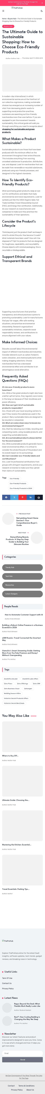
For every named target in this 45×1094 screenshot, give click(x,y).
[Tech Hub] (22, 576)
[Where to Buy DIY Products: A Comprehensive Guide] (22, 736)
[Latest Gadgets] (22, 594)
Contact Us (6, 983)
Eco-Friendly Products (18, 483)
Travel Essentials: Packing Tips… (15, 889)
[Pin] (22, 497)
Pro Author (12, 659)
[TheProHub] (22, 10)
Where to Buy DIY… (10, 756)
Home (4, 19)
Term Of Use (7, 978)
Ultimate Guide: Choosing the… (15, 800)
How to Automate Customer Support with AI (24, 615)
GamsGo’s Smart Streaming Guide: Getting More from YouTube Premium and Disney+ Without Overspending (21, 653)
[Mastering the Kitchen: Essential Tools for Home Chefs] (22, 825)
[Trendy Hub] (22, 567)
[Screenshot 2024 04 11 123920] (22, 78)
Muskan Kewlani (25, 1010)
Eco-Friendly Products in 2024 (21, 488)
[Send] (39, 497)
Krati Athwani (15, 619)
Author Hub (15, 58)
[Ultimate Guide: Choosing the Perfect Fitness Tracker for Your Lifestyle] (22, 781)
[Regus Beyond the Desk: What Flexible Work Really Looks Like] (7, 1008)
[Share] (6, 497)
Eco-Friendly (14, 478)
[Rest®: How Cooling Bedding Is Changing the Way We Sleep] (7, 1021)
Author (10, 893)
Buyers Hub (12, 19)
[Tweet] (14, 497)
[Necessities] (22, 585)
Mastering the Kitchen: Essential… (16, 845)
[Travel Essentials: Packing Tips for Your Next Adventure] (22, 870)
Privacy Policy (8, 989)
